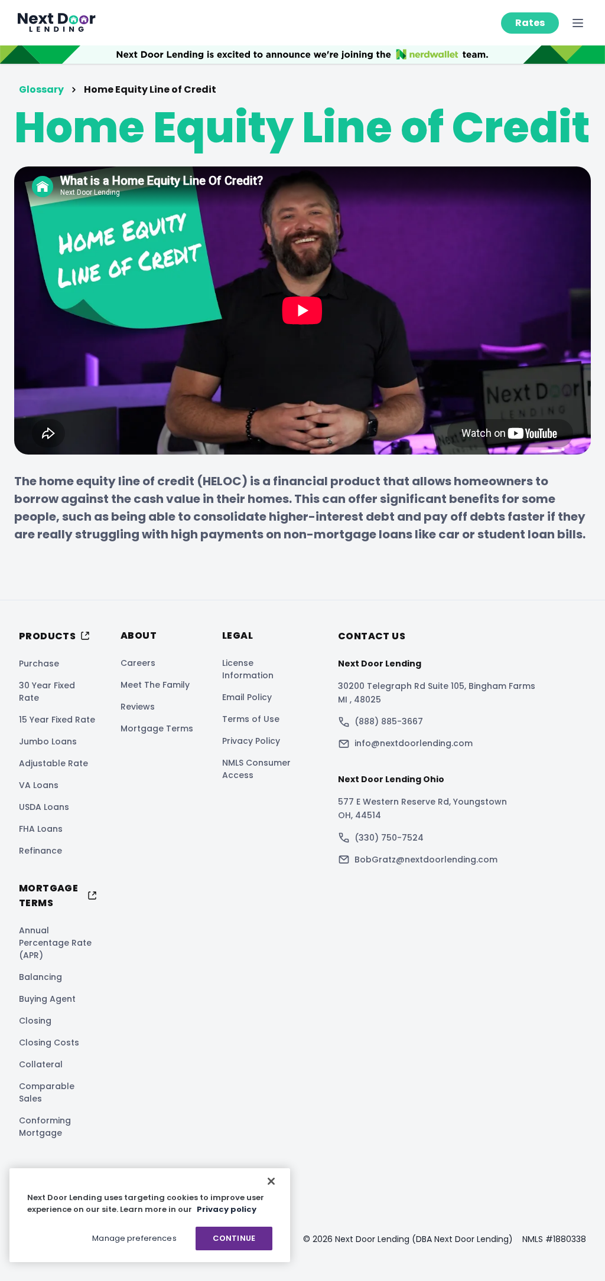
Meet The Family (155, 685)
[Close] (271, 1181)
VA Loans (38, 785)
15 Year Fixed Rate (57, 720)
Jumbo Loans (48, 741)
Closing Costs (49, 1042)
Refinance (40, 851)
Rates (530, 23)
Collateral (41, 1064)
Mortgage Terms (157, 728)
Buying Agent (47, 999)
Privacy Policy (251, 741)
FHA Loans (41, 829)
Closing (35, 1021)
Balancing (40, 977)
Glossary (41, 89)
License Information (248, 669)
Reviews (138, 707)
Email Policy (247, 697)
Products (47, 636)
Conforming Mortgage (45, 1127)
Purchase (39, 663)
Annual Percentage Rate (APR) (55, 942)
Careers (138, 663)
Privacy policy (226, 1209)
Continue (234, 1238)
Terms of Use (250, 719)
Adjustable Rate (53, 763)
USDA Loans (44, 807)
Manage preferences (134, 1238)
